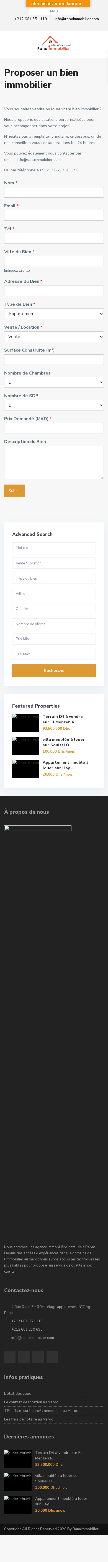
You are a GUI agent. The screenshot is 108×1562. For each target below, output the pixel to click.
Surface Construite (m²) (29, 350)
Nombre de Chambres (27, 373)
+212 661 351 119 (30, 19)
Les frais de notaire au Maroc (28, 1419)
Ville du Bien (19, 252)
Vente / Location (23, 327)
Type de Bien (19, 304)
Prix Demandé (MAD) (28, 419)
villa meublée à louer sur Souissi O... (64, 742)
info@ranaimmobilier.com (77, 19)
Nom (10, 183)
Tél (9, 229)
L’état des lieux (17, 1393)
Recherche (54, 670)
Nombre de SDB (21, 396)
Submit (15, 490)
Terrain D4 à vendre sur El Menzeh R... (63, 719)
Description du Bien (25, 442)
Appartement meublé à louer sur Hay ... (66, 765)
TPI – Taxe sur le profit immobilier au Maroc (41, 1410)
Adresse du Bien (23, 281)
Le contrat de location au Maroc (31, 1402)
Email (11, 206)
